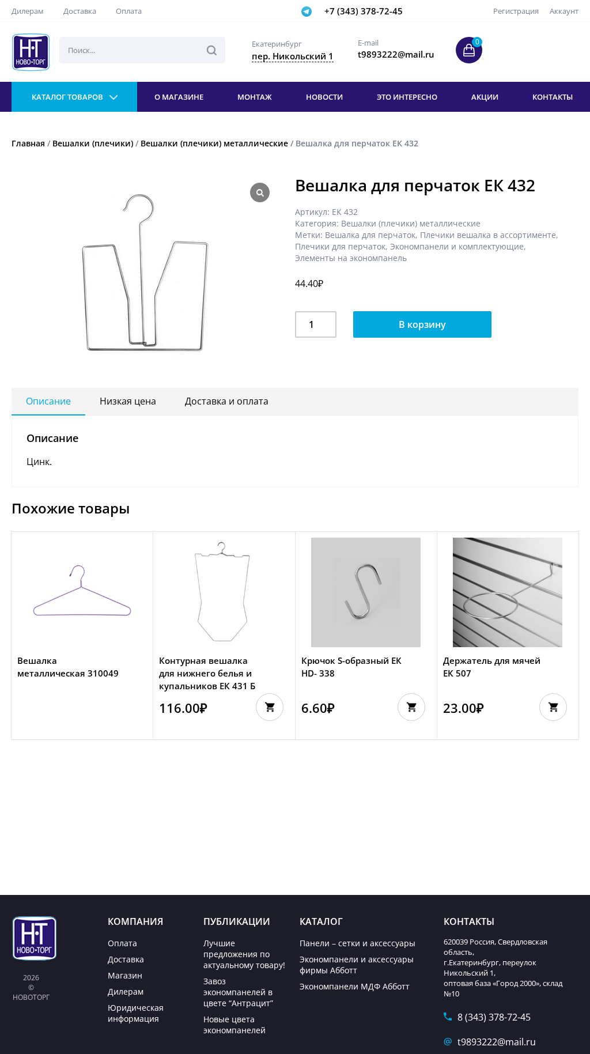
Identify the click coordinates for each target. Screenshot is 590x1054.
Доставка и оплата (226, 401)
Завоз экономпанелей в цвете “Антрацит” (238, 992)
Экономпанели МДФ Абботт (355, 986)
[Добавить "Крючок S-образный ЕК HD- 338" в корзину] (411, 707)
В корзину (422, 324)
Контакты (552, 97)
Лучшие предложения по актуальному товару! (244, 954)
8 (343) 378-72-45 (494, 1017)
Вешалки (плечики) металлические (214, 143)
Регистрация (516, 11)
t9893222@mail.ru (496, 1042)
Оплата (129, 11)
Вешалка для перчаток (370, 234)
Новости (324, 97)
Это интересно (407, 97)
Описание (48, 401)
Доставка (79, 11)
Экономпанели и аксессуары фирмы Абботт (357, 965)
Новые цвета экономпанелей (234, 1025)
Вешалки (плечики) (92, 143)
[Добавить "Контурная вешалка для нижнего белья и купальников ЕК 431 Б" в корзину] (269, 707)
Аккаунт (564, 11)
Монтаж (254, 97)
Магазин (125, 975)
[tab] (48, 401)
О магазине (178, 97)
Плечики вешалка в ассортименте (488, 234)
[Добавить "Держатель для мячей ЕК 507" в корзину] (553, 707)
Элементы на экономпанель (351, 257)
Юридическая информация (136, 1013)
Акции (484, 97)
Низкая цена (128, 401)
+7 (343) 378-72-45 (363, 11)
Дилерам (28, 11)
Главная (28, 143)
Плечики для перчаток (340, 246)
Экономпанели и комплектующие (457, 246)
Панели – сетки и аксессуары (357, 943)
